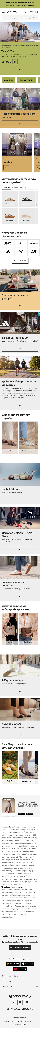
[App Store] (27, 964)
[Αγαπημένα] (31, 11)
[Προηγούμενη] (3, 4)
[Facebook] (26, 1002)
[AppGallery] (20, 969)
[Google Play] (13, 964)
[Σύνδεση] (26, 11)
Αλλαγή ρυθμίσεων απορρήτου (24, 1021)
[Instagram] (13, 1002)
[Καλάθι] (36, 11)
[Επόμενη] (37, 4)
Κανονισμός (8, 1021)
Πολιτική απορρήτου (20, 1024)
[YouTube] (20, 1002)
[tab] (6, 187)
